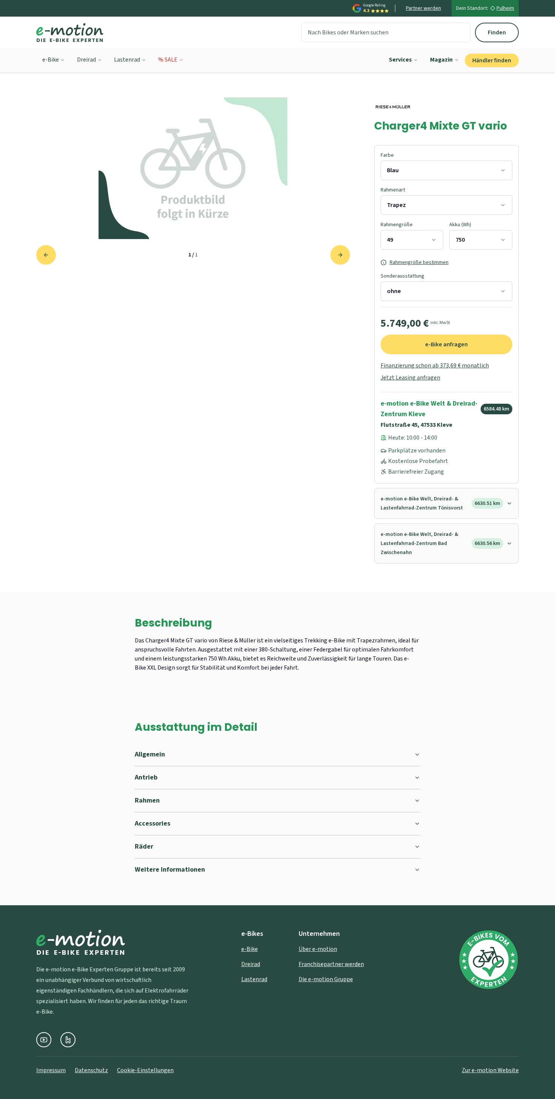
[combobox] (446, 170)
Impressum (51, 1070)
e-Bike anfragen (446, 344)
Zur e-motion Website (490, 1070)
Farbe (387, 155)
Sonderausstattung (402, 276)
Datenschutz (91, 1070)
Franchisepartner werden (331, 964)
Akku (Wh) (460, 224)
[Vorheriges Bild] (46, 255)
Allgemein (150, 754)
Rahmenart (393, 190)
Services (400, 60)
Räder (144, 846)
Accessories (152, 823)
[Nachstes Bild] (340, 255)
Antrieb (146, 777)
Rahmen (147, 800)
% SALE (167, 60)
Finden (497, 32)
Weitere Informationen (170, 869)
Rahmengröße (397, 224)
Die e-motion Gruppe (326, 979)
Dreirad (86, 60)
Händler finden (491, 60)
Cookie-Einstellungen (145, 1070)
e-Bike (50, 60)
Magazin (441, 60)
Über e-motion (318, 949)
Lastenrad (127, 60)
